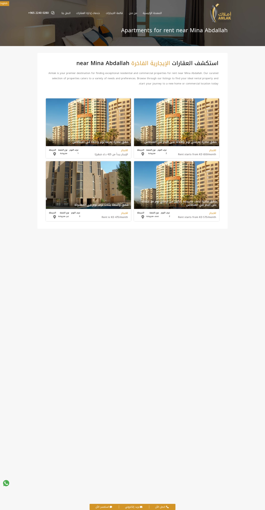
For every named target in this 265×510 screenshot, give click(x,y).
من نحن (133, 13)
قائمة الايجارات (114, 13)
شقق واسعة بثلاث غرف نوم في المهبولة (101, 205)
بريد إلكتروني (132, 506)
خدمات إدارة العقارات (88, 13)
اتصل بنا (66, 13)
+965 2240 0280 (38, 13)
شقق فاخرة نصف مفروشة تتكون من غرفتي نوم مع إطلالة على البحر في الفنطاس (179, 203)
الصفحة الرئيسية (152, 13)
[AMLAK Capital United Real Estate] (220, 21)
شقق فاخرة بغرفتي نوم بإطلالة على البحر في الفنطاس (180, 142)
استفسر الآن (102, 506)
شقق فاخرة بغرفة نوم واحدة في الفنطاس (101, 142)
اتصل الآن (160, 506)
